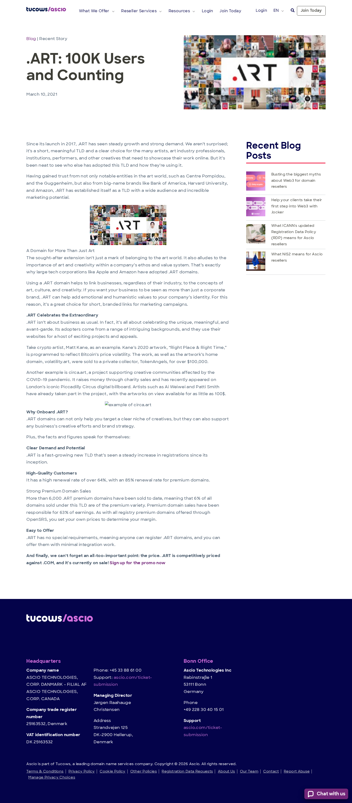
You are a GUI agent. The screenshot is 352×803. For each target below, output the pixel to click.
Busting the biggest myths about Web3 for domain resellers (296, 180)
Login (261, 10)
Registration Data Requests (187, 771)
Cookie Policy (112, 771)
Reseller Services (139, 10)
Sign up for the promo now (137, 562)
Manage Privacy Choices (51, 777)
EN (276, 10)
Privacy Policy (81, 771)
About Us (226, 771)
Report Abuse (297, 771)
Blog (31, 38)
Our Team (249, 771)
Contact (271, 771)
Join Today (311, 10)
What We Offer (94, 10)
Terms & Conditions (44, 771)
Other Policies (143, 771)
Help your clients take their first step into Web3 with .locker (296, 206)
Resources (179, 10)
